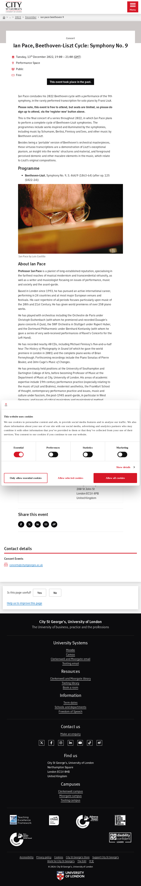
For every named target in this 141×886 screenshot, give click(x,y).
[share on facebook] (21, 524)
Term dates (70, 702)
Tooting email (70, 663)
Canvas (70, 654)
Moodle (70, 650)
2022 (18, 17)
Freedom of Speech (71, 711)
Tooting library (70, 683)
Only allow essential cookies (26, 478)
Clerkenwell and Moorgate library (70, 678)
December (30, 17)
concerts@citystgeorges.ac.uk (26, 564)
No (55, 593)
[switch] (53, 454)
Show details (123, 467)
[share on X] (29, 524)
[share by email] (46, 524)
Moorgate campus (70, 795)
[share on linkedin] (38, 524)
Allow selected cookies (70, 478)
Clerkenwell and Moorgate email (70, 659)
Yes (39, 593)
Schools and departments (70, 707)
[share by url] (54, 524)
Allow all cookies (115, 478)
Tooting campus (70, 800)
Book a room (70, 687)
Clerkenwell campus (70, 791)
